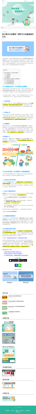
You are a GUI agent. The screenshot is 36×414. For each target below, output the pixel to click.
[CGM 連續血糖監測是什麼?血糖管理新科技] (4, 313)
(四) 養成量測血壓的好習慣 (10, 83)
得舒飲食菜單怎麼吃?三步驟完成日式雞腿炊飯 (13, 253)
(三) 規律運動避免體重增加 (10, 82)
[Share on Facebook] (16, 265)
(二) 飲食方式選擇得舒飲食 (10, 81)
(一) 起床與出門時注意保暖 (10, 80)
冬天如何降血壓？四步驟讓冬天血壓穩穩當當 (12, 78)
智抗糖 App (22, 410)
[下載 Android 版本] (22, 260)
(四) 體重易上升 (8, 77)
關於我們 (12, 410)
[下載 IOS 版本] (13, 260)
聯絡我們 (17, 410)
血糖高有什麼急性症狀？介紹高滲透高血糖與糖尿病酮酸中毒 (16, 306)
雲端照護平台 (28, 410)
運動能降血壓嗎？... (10, 282)
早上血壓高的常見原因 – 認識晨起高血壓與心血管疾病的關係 (16, 255)
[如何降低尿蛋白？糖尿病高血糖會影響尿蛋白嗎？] (4, 297)
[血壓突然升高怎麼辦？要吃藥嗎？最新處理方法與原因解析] (25, 276)
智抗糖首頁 (8, 410)
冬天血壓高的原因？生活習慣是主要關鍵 (11, 72)
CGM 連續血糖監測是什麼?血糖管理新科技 (14, 311)
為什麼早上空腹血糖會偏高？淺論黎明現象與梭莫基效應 (16, 301)
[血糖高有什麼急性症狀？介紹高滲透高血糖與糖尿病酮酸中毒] (4, 308)
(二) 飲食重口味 (8, 75)
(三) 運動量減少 (8, 76)
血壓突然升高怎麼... (26, 282)
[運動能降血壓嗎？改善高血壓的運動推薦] (10, 276)
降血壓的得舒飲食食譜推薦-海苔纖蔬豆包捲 (12, 252)
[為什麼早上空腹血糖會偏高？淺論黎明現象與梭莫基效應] (4, 302)
